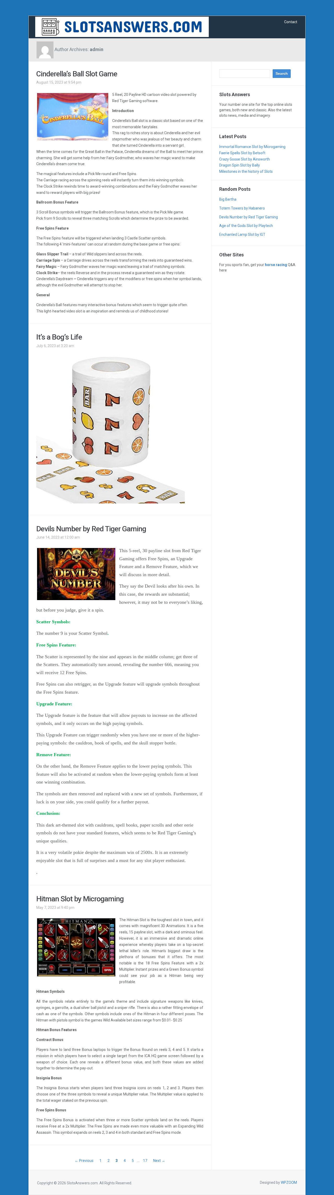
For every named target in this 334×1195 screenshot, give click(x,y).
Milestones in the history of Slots (246, 171)
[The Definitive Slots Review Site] (122, 26)
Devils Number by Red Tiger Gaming (91, 529)
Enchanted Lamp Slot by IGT (242, 234)
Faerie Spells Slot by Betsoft (242, 153)
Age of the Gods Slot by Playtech (246, 226)
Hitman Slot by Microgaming (80, 899)
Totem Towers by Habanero (242, 208)
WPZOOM (289, 1182)
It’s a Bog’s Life (59, 337)
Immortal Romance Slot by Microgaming (252, 147)
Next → (159, 1161)
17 (145, 1161)
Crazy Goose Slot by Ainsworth (244, 159)
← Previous (84, 1161)
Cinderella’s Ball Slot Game (76, 74)
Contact (290, 22)
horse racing (276, 265)
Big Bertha (227, 199)
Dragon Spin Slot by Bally (239, 165)
